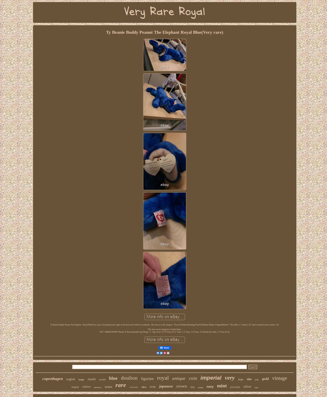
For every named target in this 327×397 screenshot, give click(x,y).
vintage (279, 378)
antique (178, 378)
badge (81, 379)
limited (108, 386)
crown (181, 386)
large (240, 379)
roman (200, 387)
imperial (210, 378)
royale (92, 379)
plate (257, 379)
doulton (129, 378)
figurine (147, 379)
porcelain (235, 387)
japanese (166, 386)
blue (113, 378)
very (230, 378)
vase (256, 387)
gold (265, 379)
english (70, 379)
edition (86, 386)
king (192, 387)
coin (193, 378)
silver (247, 386)
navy (210, 386)
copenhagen (52, 378)
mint (222, 385)
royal (163, 378)
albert (144, 387)
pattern (97, 387)
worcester (133, 387)
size (249, 379)
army (153, 386)
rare (120, 385)
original (75, 387)
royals (102, 379)
